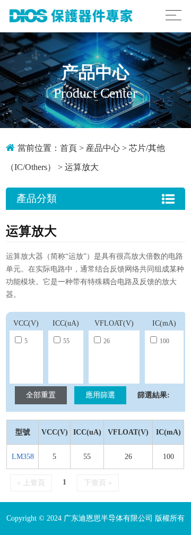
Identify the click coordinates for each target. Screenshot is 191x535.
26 (106, 341)
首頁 (68, 147)
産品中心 (103, 147)
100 (164, 341)
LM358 (23, 457)
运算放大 (82, 167)
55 (66, 341)
